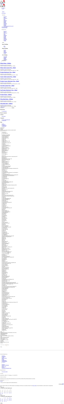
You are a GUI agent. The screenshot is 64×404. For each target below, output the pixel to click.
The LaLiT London (4, 371)
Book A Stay (2, 3)
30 (0, 393)
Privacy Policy (4, 366)
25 (9, 400)
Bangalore (5, 16)
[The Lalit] (2, 6)
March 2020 (3, 116)
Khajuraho (5, 20)
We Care (3, 364)
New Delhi (5, 23)
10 (7, 398)
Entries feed (3, 124)
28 (2, 401)
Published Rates (4, 360)
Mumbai (5, 38)
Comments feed (4, 125)
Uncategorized (4, 120)
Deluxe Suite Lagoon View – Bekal (8, 67)
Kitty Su (3, 367)
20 (0, 400)
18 (9, 399)
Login (3, 8)
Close (1, 403)
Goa (4, 33)
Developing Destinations (5, 365)
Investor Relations (4, 361)
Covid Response (4, 111)
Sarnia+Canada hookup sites (6, 119)
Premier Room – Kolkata (6, 94)
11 (9, 398)
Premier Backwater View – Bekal (7, 72)
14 (2, 399)
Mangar (5, 22)
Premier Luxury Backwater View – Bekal (9, 81)
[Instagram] (63, 384)
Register (3, 11)
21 (2, 400)
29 (4, 401)
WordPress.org (4, 126)
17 (7, 399)
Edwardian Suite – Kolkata (6, 103)
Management (4, 356)
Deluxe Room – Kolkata (5, 63)
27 (0, 401)
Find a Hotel (4, 13)
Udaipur (5, 25)
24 (7, 400)
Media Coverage (4, 358)
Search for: (1, 107)
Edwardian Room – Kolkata (6, 99)
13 (0, 399)
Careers (3, 357)
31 (2, 393)
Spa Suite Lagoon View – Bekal (7, 85)
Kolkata (5, 21)
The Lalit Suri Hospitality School (6, 368)
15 (4, 399)
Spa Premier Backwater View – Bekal (8, 90)
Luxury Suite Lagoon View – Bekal (8, 76)
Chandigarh (5, 18)
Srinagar (5, 24)
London (5, 36)
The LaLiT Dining (4, 27)
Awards (3, 359)
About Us (3, 355)
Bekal (4, 17)
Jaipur (4, 19)
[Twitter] (62, 384)
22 (4, 400)
